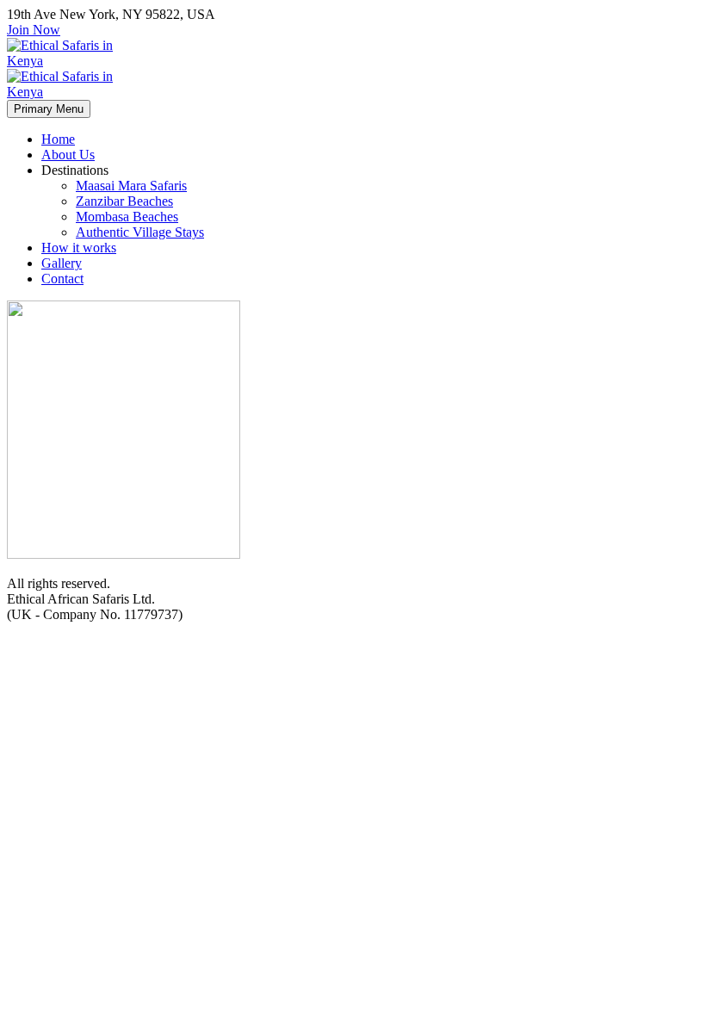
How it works (78, 247)
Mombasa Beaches (127, 216)
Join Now (33, 29)
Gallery (61, 263)
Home (58, 139)
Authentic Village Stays (140, 232)
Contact (62, 278)
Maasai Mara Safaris (131, 185)
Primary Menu (49, 108)
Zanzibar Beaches (124, 201)
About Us (68, 154)
